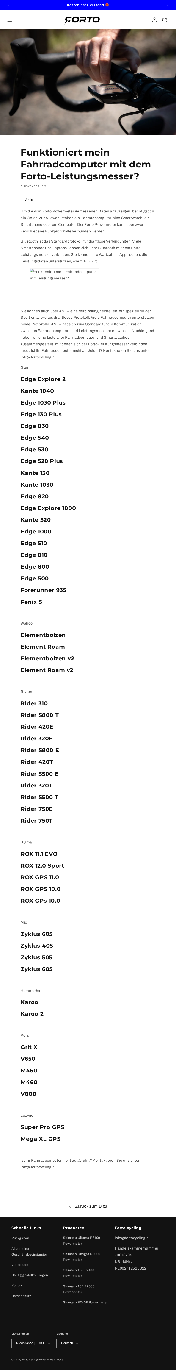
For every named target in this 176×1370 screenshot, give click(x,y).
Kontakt (17, 1285)
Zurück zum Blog (91, 1206)
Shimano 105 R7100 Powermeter (78, 1273)
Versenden (19, 1265)
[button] (10, 20)
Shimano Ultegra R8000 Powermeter (81, 1256)
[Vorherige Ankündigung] (9, 5)
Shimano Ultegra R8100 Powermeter (81, 1240)
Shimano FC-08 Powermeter (85, 1302)
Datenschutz (21, 1296)
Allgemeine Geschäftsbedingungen (29, 1251)
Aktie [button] (29, 199)
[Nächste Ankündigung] (167, 5)
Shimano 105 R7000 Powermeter (78, 1289)
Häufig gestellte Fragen (29, 1275)
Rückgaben (20, 1238)
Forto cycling (30, 1359)
